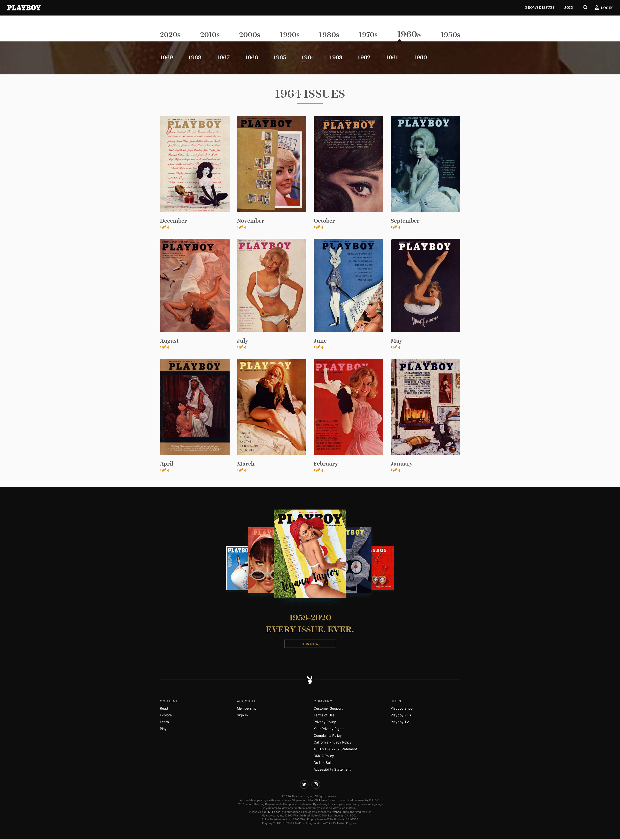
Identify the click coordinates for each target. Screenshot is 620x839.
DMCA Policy (324, 756)
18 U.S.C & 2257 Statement (335, 749)
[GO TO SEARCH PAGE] (585, 7)
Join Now (310, 644)
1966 (251, 57)
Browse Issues (540, 8)
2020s (170, 34)
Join (568, 8)
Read (164, 708)
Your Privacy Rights (329, 729)
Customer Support (328, 708)
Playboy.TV (400, 722)
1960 (420, 57)
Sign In (242, 715)
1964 (307, 57)
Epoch (276, 812)
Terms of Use (324, 715)
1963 (335, 57)
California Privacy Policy (333, 742)
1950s (450, 34)
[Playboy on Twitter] (304, 784)
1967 (223, 57)
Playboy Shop (402, 708)
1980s (329, 34)
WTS (267, 812)
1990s (290, 34)
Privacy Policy (325, 722)
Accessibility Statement (332, 769)
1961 (392, 57)
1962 (364, 57)
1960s (409, 34)
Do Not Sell (322, 762)
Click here (320, 800)
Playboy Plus (401, 715)
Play (163, 729)
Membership (246, 708)
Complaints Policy (328, 735)
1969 (166, 57)
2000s (249, 34)
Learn (164, 722)
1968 (195, 57)
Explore (166, 715)
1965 (279, 57)
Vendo (337, 812)
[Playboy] (24, 8)
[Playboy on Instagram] (315, 784)
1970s (368, 34)
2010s (210, 34)
